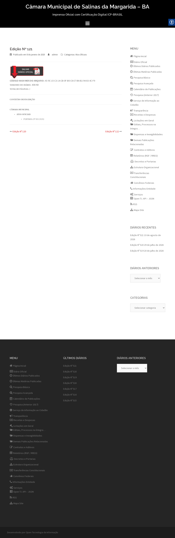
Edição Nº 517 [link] (70, 388)
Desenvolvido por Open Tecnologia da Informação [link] (32, 532)
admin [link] (55, 54)
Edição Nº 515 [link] (70, 400)
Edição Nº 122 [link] (112, 131)
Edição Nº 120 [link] (19, 131)
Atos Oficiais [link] (81, 54)
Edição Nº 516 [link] (70, 394)
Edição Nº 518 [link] (70, 383)
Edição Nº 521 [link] (137, 235)
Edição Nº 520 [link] (137, 244)
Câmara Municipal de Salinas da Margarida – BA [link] (87, 6)
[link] (36, 54)
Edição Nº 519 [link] (137, 250)
